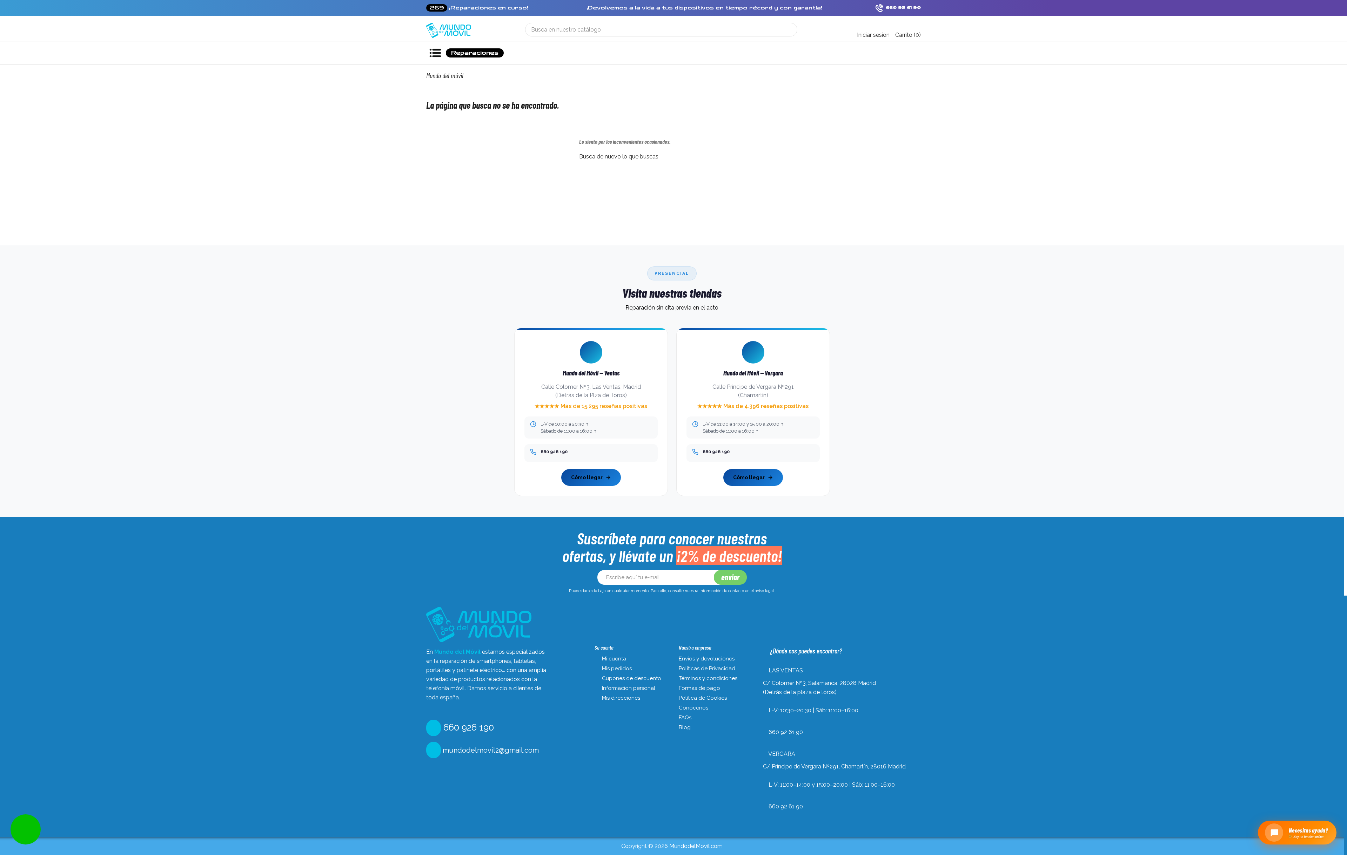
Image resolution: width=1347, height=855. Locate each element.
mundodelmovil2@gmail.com (490, 750)
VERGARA (781, 754)
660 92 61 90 (786, 732)
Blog (685, 727)
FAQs (685, 717)
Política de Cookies (703, 698)
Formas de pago (699, 688)
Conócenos (693, 708)
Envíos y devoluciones (707, 659)
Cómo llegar (587, 477)
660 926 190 (467, 727)
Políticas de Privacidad (707, 668)
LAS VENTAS (786, 670)
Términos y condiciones (708, 678)
